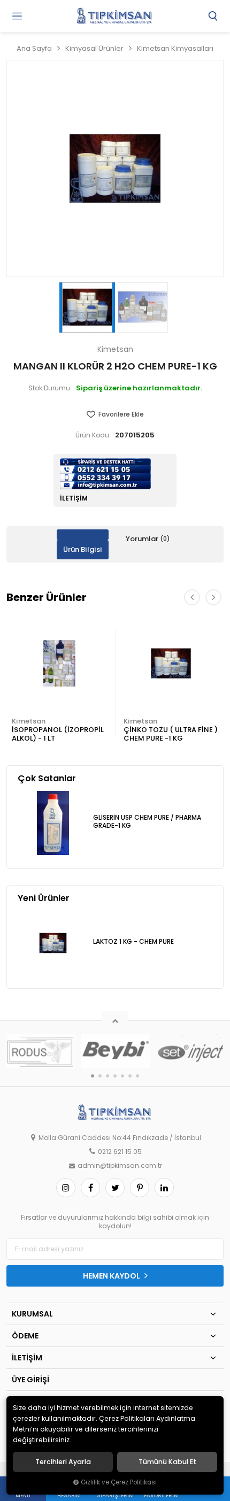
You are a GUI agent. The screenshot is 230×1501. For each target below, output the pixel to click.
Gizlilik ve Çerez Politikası (119, 1482)
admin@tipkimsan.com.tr (120, 1166)
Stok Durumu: (50, 388)
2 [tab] (100, 1076)
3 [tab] (107, 1076)
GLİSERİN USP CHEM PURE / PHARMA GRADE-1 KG (147, 821)
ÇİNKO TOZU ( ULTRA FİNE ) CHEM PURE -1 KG (171, 734)
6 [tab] (130, 1076)
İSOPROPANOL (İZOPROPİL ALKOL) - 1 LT (58, 734)
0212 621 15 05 (120, 1152)
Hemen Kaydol (112, 1276)
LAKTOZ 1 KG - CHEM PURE (133, 941)
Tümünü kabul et (167, 1462)
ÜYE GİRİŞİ (30, 1379)
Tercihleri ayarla (63, 1462)
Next (213, 597)
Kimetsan (28, 721)
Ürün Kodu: (93, 435)
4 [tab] (115, 1076)
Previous (192, 597)
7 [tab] (137, 1076)
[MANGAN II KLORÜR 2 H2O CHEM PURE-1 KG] (115, 168)
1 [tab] (92, 1076)
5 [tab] (122, 1076)
